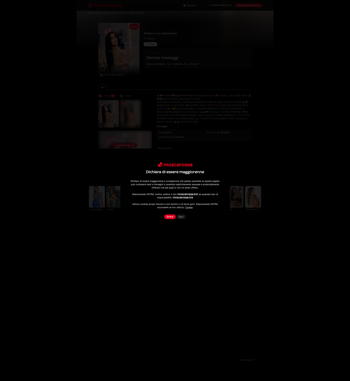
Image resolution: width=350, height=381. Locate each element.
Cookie (189, 207)
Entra (170, 217)
